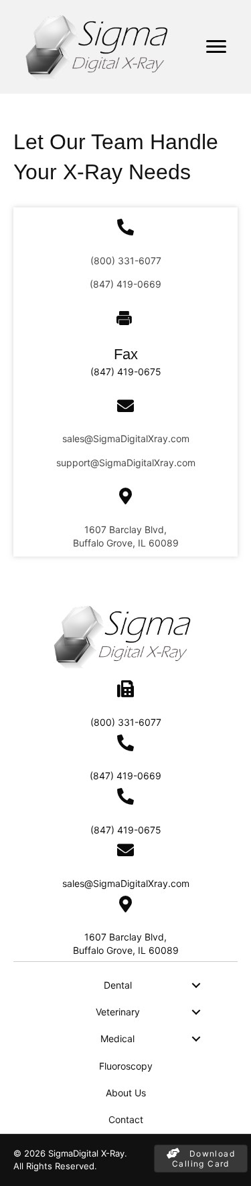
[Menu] (216, 46)
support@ (77, 462)
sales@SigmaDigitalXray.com (125, 438)
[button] (196, 985)
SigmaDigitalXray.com (147, 462)
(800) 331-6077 (125, 260)
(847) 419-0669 (125, 284)
